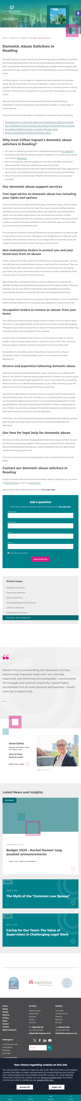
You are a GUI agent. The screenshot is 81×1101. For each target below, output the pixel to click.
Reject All (56, 1087)
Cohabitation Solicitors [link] (16, 613)
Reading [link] (24, 38)
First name (12, 512)
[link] (78, 13)
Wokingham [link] (8, 1040)
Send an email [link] (16, 757)
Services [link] (6, 1015)
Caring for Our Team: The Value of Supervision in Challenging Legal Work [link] (37, 932)
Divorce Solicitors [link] (14, 598)
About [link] (5, 1009)
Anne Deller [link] (16, 743)
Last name (12, 522)
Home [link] (5, 38)
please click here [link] (45, 1080)
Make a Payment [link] (9, 1030)
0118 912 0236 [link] (15, 754)
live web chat (48, 489)
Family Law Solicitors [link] (15, 593)
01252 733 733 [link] (37, 1027)
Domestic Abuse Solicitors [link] (18, 618)
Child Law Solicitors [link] (15, 608)
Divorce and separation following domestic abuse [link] (28, 132)
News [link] (5, 1021)
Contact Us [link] (14, 38)
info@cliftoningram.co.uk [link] (40, 1033)
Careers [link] (6, 1024)
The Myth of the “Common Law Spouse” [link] (38, 896)
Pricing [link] (6, 1018)
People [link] (5, 1012)
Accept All (25, 1087)
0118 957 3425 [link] (11, 483)
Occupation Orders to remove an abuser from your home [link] (31, 129)
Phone (10, 543)
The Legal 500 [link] (67, 151)
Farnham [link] (33, 1006)
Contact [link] (6, 1027)
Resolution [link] (22, 158)
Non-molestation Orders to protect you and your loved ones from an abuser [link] (40, 125)
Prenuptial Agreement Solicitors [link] (21, 603)
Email (10, 532)
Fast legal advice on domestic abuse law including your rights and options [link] (39, 122)
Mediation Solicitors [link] (15, 588)
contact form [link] (34, 483)
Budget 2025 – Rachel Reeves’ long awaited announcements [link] (34, 852)
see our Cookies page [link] (51, 1077)
